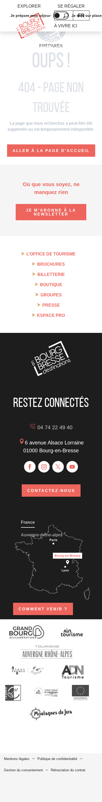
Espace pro (51, 315)
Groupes (51, 295)
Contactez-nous (51, 490)
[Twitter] (58, 467)
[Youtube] (72, 467)
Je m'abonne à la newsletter (51, 212)
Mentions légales (17, 759)
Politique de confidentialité (57, 759)
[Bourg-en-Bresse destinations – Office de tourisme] (51, 375)
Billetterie (51, 274)
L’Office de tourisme (51, 254)
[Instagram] (44, 467)
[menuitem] (29, 6)
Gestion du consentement (23, 770)
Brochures (51, 264)
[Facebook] (30, 467)
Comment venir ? (43, 609)
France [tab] (28, 522)
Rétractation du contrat (68, 770)
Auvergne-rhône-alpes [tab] (42, 535)
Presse (51, 305)
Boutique (51, 284)
